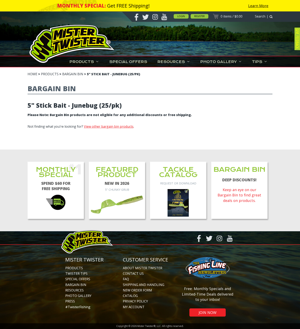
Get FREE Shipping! (128, 5)
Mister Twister (84, 259)
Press (70, 301)
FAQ (126, 279)
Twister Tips (76, 273)
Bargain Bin (72, 74)
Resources (171, 62)
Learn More (258, 5)
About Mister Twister (142, 268)
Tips (257, 62)
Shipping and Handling (143, 284)
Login (181, 16)
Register (199, 16)
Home (32, 74)
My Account (133, 307)
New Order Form (137, 290)
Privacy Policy (135, 301)
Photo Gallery (218, 62)
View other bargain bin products (108, 126)
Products (81, 62)
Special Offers (128, 62)
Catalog (130, 296)
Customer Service (145, 259)
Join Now (208, 312)
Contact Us (133, 273)
